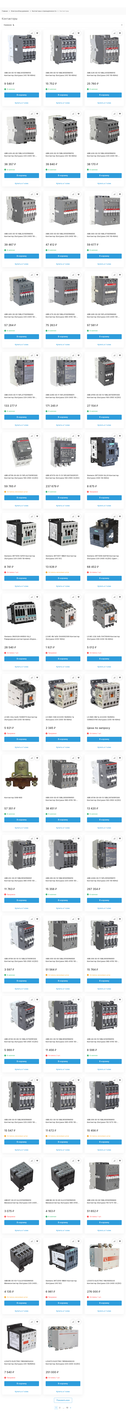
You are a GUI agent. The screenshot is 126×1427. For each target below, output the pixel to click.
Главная (5, 11)
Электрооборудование (20, 11)
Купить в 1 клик (21, 103)
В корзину (22, 95)
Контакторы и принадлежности (44, 11)
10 (67, 1408)
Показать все (63, 1400)
